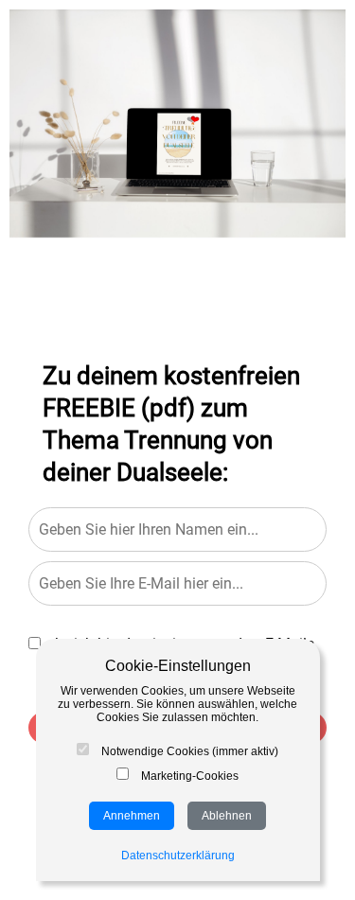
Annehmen (131, 815)
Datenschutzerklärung (178, 855)
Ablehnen (227, 815)
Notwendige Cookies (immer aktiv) (188, 751)
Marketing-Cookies (188, 776)
